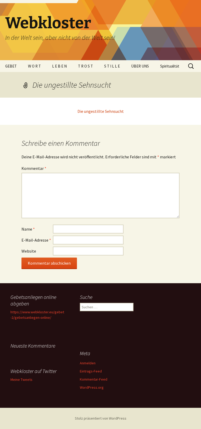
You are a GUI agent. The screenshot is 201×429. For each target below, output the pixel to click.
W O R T (34, 66)
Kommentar (33, 168)
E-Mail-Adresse (36, 240)
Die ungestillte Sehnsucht (100, 111)
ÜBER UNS (140, 66)
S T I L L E (112, 66)
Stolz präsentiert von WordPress (100, 418)
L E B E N (59, 66)
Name (28, 229)
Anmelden (88, 363)
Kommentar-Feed (93, 379)
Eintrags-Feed (91, 371)
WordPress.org (92, 387)
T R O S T (85, 66)
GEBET (11, 66)
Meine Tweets (21, 379)
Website (28, 251)
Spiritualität (169, 66)
